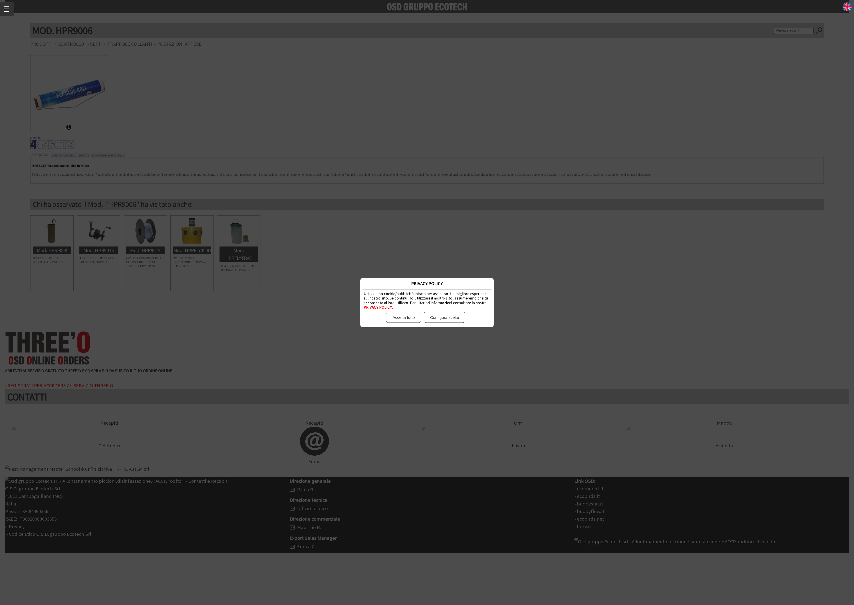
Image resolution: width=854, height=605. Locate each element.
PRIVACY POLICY (378, 307)
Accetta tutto (404, 317)
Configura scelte (444, 317)
